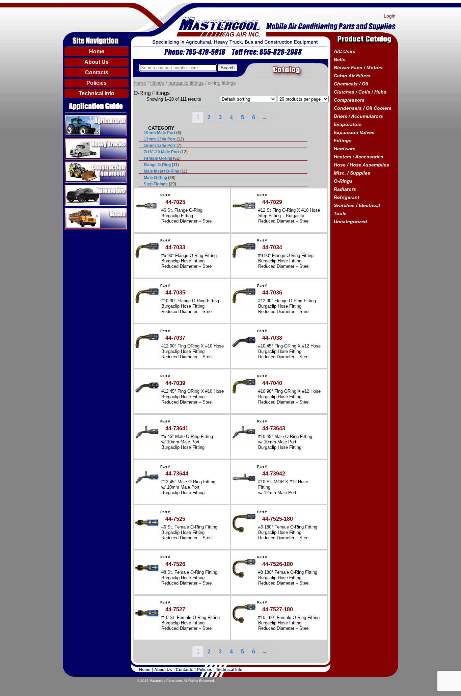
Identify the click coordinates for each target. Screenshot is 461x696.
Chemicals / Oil (351, 83)
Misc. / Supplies (352, 173)
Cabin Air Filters (352, 75)
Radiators (345, 189)
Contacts (96, 72)
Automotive (77, 187)
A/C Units (344, 51)
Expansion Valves (354, 132)
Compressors (349, 100)
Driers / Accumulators (358, 116)
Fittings (157, 83)
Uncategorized (350, 221)
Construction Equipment (93, 164)
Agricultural (78, 117)
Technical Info (96, 93)
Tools (340, 213)
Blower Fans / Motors (358, 67)
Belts (340, 59)
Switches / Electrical (357, 205)
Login (390, 16)
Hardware (344, 148)
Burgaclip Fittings (186, 83)
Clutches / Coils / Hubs (360, 92)
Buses (72, 210)
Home (96, 51)
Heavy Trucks (80, 141)
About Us (96, 62)
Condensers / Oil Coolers (362, 108)
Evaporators (348, 124)
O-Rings (343, 181)
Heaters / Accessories (358, 156)
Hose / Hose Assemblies (361, 164)
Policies (96, 83)
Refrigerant (346, 197)
